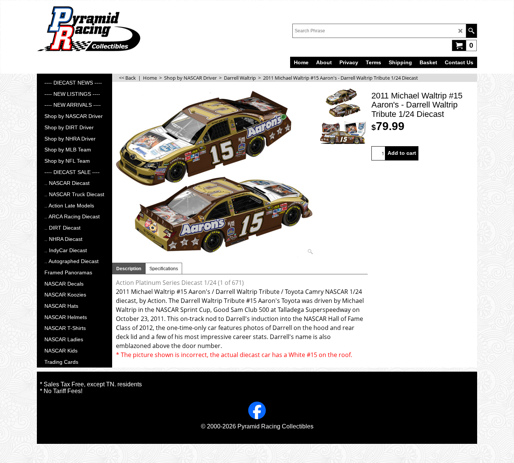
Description (128, 268)
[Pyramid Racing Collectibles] (88, 28)
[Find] (471, 31)
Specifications (163, 268)
